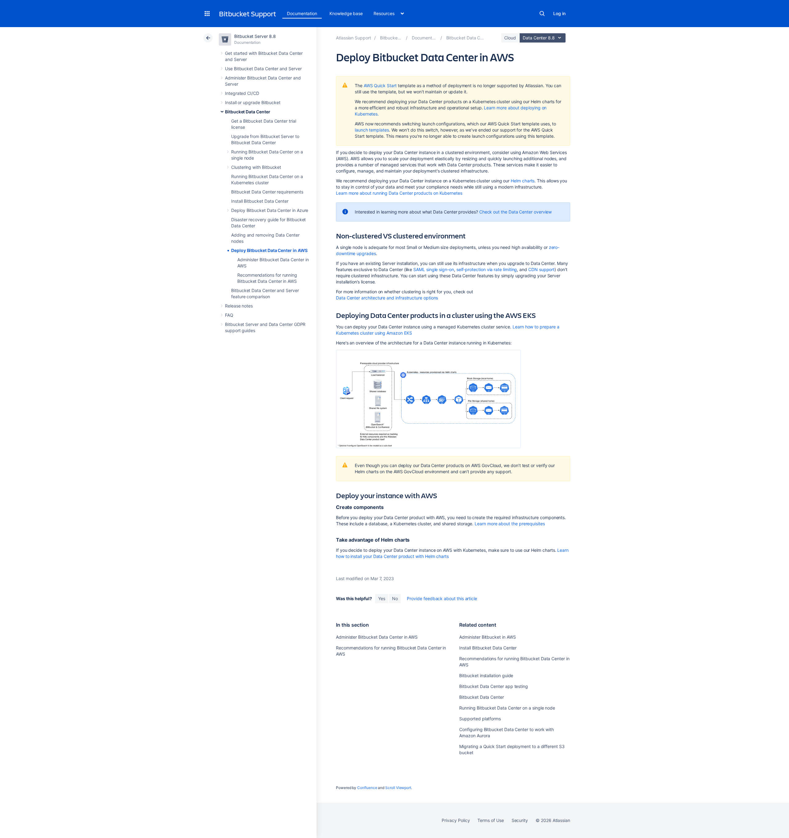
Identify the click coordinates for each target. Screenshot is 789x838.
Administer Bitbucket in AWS (487, 637)
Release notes (239, 305)
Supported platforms (480, 718)
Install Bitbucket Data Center (259, 201)
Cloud (510, 37)
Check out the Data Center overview (515, 211)
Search (542, 13)
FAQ (229, 315)
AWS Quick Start (380, 85)
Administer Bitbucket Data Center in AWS (377, 637)
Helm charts (522, 180)
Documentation (302, 13)
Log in (559, 13)
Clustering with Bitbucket (256, 167)
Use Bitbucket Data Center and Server (263, 68)
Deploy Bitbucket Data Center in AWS (269, 250)
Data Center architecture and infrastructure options (387, 297)
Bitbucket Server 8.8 (255, 36)
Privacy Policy (456, 820)
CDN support (541, 269)
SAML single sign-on (433, 269)
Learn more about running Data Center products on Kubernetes (399, 193)
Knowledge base (346, 13)
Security (520, 820)
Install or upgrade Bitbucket (252, 102)
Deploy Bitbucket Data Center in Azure (269, 210)
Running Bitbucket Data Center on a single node (507, 707)
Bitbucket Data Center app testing (493, 686)
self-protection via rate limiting (486, 269)
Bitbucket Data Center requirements (267, 191)
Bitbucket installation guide (486, 675)
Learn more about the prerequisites (510, 523)
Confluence (367, 787)
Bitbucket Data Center (247, 111)
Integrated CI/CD (242, 93)
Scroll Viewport (398, 787)
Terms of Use (490, 820)
